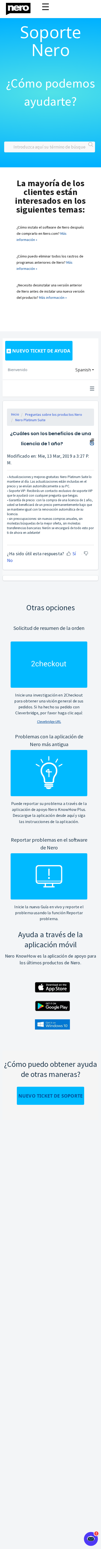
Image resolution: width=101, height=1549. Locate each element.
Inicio (15, 414)
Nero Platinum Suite (30, 420)
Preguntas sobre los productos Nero (53, 414)
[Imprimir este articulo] (92, 441)
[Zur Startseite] (21, 7)
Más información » (53, 297)
